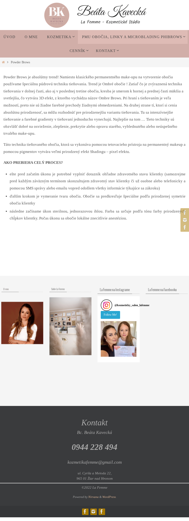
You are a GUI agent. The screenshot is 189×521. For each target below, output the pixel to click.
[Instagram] (184, 220)
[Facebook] (184, 212)
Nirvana (93, 497)
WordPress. (109, 497)
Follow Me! (110, 314)
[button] (118, 339)
